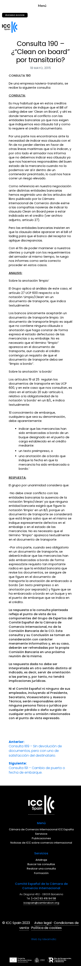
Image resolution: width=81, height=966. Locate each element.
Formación (42, 873)
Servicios (42, 834)
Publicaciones (42, 838)
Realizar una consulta (42, 869)
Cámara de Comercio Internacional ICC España (42, 829)
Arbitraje (42, 860)
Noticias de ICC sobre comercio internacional (42, 843)
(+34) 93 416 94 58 (44, 898)
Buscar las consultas (42, 864)
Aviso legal (43, 922)
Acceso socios (15, 15)
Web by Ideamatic (43, 939)
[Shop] (29, 13)
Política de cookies (46, 927)
